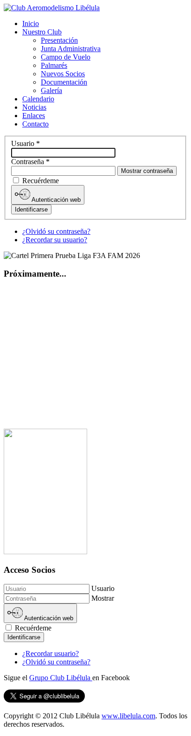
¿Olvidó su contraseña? (56, 231)
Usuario (25, 143)
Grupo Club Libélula (60, 678)
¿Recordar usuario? (50, 653)
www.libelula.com (128, 716)
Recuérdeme (40, 181)
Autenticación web (55, 199)
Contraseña (30, 162)
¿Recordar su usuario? (54, 240)
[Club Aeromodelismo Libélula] (52, 8)
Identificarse (31, 209)
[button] (42, 32)
